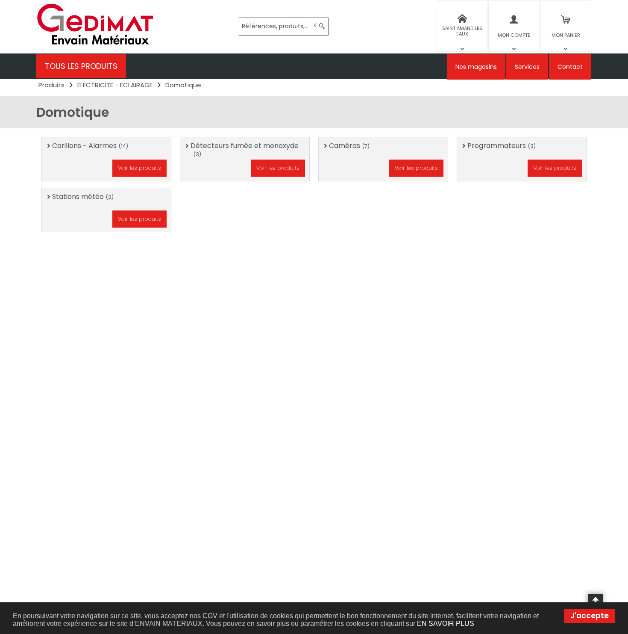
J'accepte (589, 615)
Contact (570, 66)
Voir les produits (139, 168)
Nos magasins (476, 66)
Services (527, 66)
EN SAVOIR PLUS (445, 623)
